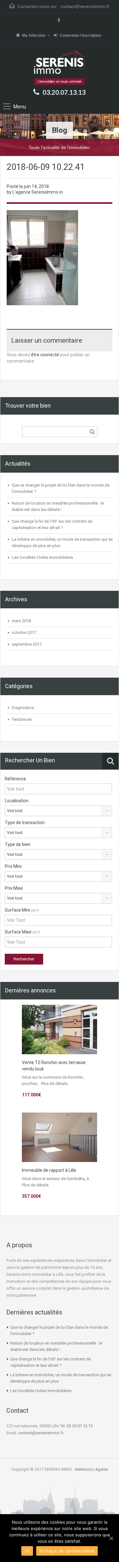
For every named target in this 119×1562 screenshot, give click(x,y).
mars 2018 (21, 620)
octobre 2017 (24, 632)
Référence (15, 778)
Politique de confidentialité (67, 1550)
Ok (27, 1550)
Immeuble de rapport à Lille (49, 1170)
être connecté (45, 354)
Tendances (22, 719)
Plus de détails (54, 1083)
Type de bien (17, 844)
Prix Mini (13, 866)
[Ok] (111, 1538)
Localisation (17, 800)
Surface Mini (22, 910)
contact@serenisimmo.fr (85, 6)
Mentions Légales (91, 1469)
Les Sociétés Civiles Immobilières (42, 557)
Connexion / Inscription (80, 35)
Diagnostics (23, 707)
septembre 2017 (27, 644)
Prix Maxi (14, 888)
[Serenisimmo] (59, 62)
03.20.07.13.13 (64, 92)
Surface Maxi (22, 931)
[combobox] (58, 810)
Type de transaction (25, 822)
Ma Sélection (33, 35)
